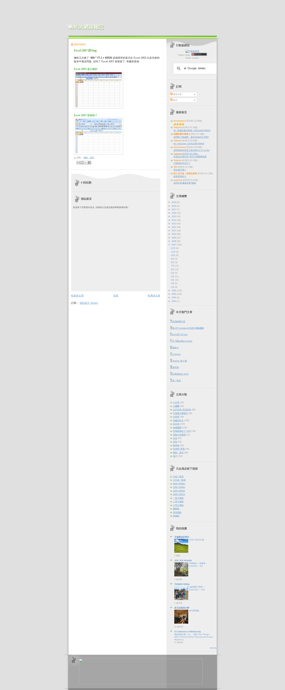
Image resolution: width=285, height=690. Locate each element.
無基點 (176, 516)
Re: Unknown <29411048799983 (189, 143)
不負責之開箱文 (180, 413)
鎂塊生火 (174, 347)
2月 (173, 283)
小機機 (176, 406)
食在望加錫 (194, 610)
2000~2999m (179, 491)
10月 (173, 255)
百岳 (175, 438)
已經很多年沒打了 (182, 163)
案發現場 (174, 367)
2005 (174, 294)
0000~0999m (179, 484)
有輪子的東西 (179, 435)
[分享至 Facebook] (89, 163)
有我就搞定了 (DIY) (182, 431)
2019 (174, 202)
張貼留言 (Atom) (88, 303)
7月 (173, 266)
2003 (174, 301)
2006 (174, 290)
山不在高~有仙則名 (182, 409)
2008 (174, 241)
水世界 (176, 417)
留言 (175, 100)
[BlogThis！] (82, 163)
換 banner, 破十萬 (178, 361)
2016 (174, 213)
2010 (174, 234)
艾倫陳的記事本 (181, 537)
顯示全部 (213, 648)
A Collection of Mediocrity (187, 631)
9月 (173, 259)
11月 (173, 252)
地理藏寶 (177, 427)
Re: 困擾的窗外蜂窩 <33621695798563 (192, 130)
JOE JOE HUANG (183, 560)
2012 (174, 227)
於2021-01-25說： (187, 154)
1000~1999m (179, 487)
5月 (173, 273)
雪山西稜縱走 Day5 (179, 374)
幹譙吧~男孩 (179, 449)
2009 (174, 238)
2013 (174, 223)
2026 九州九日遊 (196, 540)
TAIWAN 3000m (182, 584)
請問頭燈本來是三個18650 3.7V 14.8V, (192, 150)
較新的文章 (77, 295)
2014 (174, 220)
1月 (173, 287)
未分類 (176, 424)
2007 (174, 244)
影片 (175, 456)
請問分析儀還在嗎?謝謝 (185, 183)
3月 (173, 280)
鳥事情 (176, 445)
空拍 (175, 442)
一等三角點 (178, 498)
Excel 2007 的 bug (85, 50)
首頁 (115, 295)
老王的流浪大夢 (181, 608)
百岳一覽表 (175, 380)
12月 (173, 248)
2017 (174, 209)
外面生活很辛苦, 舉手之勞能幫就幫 (190, 156)
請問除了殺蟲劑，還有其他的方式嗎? (191, 137)
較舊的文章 (154, 295)
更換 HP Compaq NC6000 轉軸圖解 (187, 328)
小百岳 (176, 402)
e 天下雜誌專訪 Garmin (181, 341)
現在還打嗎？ (180, 170)
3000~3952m (179, 494)
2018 (174, 206)
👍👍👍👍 (179, 124)
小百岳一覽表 (179, 480)
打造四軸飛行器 (177, 321)
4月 (173, 276)
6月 (173, 269)
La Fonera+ (175, 354)
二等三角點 (178, 501)
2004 (174, 297)
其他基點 (177, 512)
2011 (174, 230)
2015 (174, 216)
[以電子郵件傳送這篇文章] (78, 163)
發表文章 (177, 94)
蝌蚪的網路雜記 (86, 27)
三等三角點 (178, 505)
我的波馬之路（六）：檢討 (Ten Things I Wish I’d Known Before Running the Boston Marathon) (193, 637)
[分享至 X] (86, 163)
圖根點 (176, 508)
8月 (173, 262)
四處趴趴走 (178, 420)
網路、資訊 (89, 157)
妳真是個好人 (180, 176)
